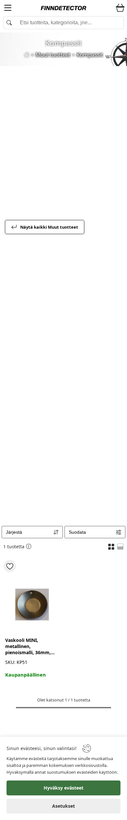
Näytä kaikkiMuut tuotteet (49, 227)
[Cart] (120, 8)
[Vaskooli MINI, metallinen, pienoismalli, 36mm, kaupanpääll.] (32, 598)
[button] (111, 546)
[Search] (63, 22)
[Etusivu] (26, 54)
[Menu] (8, 9)
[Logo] (63, 8)
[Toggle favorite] (10, 566)
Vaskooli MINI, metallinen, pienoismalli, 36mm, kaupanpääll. (28, 646)
